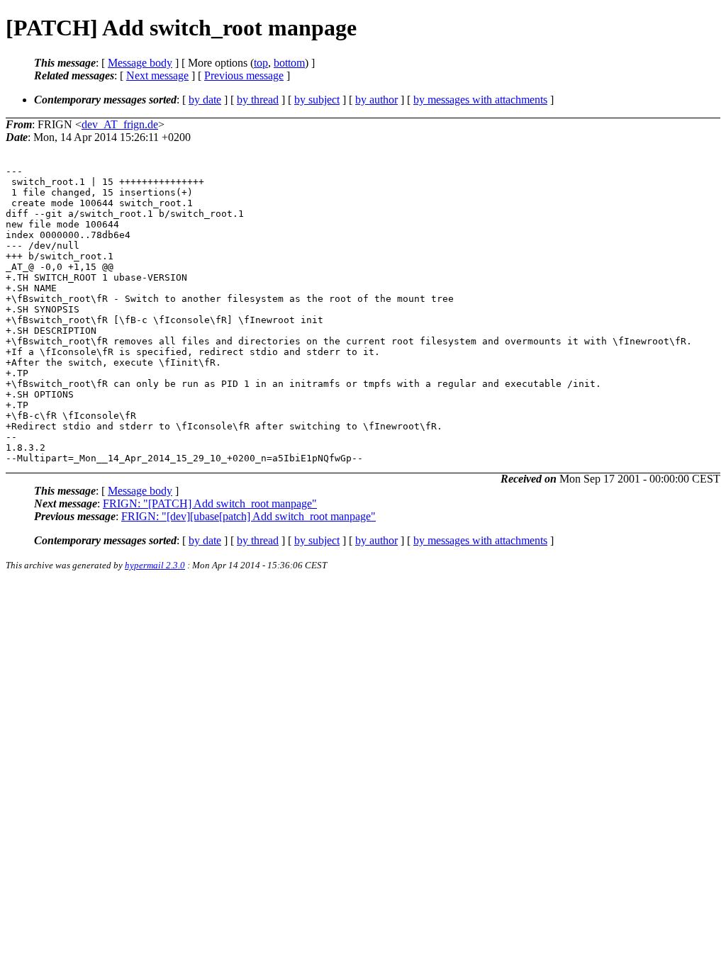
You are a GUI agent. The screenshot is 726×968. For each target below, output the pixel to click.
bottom (289, 63)
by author (376, 100)
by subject (317, 100)
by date (205, 100)
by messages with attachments (480, 100)
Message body (140, 63)
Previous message (244, 75)
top (261, 63)
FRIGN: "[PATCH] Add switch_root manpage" (210, 503)
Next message (157, 75)
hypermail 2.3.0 (155, 565)
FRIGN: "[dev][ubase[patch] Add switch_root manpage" (248, 516)
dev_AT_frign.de (120, 124)
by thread (258, 100)
